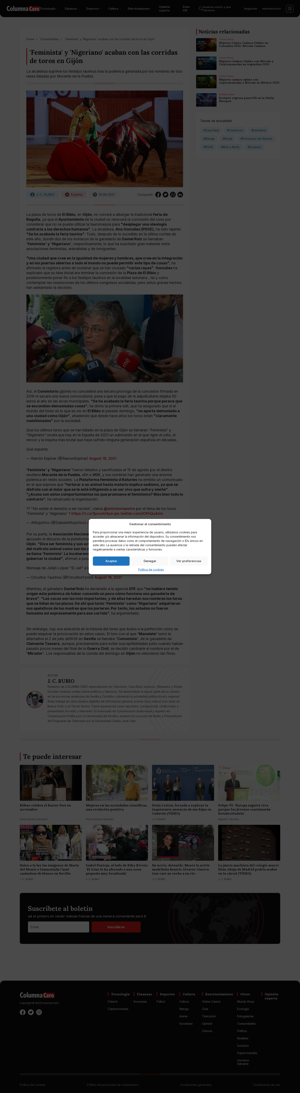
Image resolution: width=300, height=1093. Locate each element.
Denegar (150, 561)
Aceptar (111, 561)
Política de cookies (151, 569)
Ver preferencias (188, 561)
